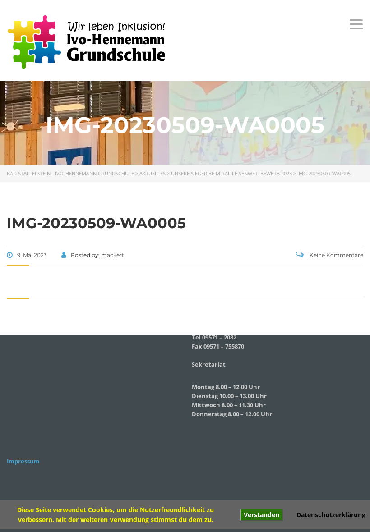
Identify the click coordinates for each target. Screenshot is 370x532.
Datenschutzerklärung (330, 514)
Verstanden (261, 514)
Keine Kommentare (335, 255)
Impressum (23, 461)
